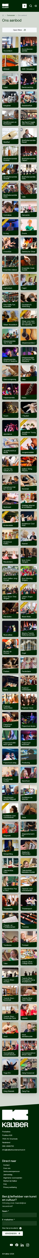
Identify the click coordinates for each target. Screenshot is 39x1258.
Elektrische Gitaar (29, 245)
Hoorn (10, 410)
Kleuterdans (10, 556)
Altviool (10, 63)
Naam (5, 1211)
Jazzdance (10, 428)
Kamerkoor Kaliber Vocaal (10, 483)
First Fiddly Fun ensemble (10, 300)
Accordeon (10, 45)
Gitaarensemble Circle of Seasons (10, 355)
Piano (10, 684)
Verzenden (11, 1233)
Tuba (10, 957)
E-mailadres (8, 1219)
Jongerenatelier (29, 446)
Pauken (10, 665)
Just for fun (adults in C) (10, 465)
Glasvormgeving (10, 373)
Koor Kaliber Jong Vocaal (10, 574)
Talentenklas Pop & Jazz (10, 884)
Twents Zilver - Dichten (10, 976)
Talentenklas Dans (10, 866)
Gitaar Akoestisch (10, 319)
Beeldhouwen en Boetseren (10, 118)
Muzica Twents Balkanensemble (29, 629)
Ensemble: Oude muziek (29, 264)
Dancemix (29, 209)
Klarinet (29, 538)
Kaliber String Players (29, 465)
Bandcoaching (29, 81)
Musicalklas (10, 629)
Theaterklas (10, 903)
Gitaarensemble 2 (29, 337)
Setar (29, 811)
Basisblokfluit (29, 99)
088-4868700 (8, 1146)
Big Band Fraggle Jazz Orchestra (29, 118)
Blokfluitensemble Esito (29, 172)
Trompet (29, 939)
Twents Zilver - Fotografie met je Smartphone (29, 976)
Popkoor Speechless (10, 702)
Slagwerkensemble (29, 830)
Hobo (29, 392)
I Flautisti (29, 410)
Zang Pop (29, 1085)
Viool (10, 1030)
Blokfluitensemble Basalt (29, 136)
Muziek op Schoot (10, 647)
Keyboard (10, 501)
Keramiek (29, 483)
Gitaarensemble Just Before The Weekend (29, 355)
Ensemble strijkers (10, 264)
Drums (29, 227)
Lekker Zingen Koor (29, 592)
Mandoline (10, 611)
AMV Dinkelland (29, 63)
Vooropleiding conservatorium (10, 1049)
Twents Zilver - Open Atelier (29, 994)
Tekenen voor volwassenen (29, 884)
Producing (29, 757)
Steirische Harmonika (29, 848)
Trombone (10, 939)
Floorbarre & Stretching (29, 300)
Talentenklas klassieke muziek (29, 866)
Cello (29, 191)
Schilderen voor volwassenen (10, 811)
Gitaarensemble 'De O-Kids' (10, 337)
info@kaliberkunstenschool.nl (13, 1150)
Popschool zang (10, 757)
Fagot (29, 282)
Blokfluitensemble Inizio (10, 191)
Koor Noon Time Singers (10, 592)
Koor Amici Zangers (29, 556)
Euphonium (10, 282)
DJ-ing (10, 227)
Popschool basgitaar (10, 720)
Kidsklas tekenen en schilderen (29, 501)
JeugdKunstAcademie (10, 446)
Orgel (29, 647)
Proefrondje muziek (10, 775)
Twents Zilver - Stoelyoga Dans (10, 1012)
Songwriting (10, 848)
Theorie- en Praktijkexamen (10, 921)
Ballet (10, 81)
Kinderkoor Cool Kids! (29, 519)
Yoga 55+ (10, 1067)
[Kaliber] (8, 6)
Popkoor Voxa (29, 702)
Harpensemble (10, 392)
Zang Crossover (29, 1067)
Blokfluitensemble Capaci (29, 154)
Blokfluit (10, 136)
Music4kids (29, 611)
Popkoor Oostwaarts (29, 684)
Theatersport (29, 903)
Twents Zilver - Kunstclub (10, 994)
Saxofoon (29, 775)
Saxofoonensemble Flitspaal (10, 793)
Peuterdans (29, 665)
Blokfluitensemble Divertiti (10, 172)
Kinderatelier (10, 519)
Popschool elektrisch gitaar (10, 738)
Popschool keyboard (29, 738)
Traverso (29, 921)
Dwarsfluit (10, 245)
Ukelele (29, 1012)
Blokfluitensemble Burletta (10, 154)
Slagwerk (10, 830)
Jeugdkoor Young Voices (29, 428)
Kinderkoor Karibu (10, 538)
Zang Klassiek (10, 1085)
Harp (29, 373)
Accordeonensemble (29, 45)
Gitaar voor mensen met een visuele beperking (29, 319)
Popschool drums (29, 720)
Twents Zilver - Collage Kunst (29, 957)
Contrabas (10, 209)
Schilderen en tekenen (29, 793)
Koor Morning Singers (29, 574)
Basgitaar (10, 99)
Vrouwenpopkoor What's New (29, 1049)
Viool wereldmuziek (29, 1030)
